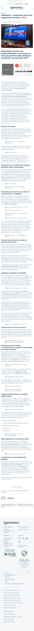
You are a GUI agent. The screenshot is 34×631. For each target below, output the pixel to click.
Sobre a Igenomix (8, 538)
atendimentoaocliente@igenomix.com (14, 583)
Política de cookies (9, 619)
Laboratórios (7, 539)
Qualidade (6, 542)
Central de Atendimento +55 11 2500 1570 (17, 0)
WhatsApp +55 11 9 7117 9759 (16, 1)
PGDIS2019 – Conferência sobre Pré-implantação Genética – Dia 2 (25, 506)
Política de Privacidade (10, 616)
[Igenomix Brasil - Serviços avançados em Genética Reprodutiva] (17, 8)
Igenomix (18, 21)
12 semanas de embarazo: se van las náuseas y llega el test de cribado (9, 506)
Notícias (3, 13)
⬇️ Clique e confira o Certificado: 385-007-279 (24, 561)
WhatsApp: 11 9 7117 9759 (9, 580)
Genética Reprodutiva (23, 529)
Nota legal (19, 616)
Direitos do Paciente (9, 621)
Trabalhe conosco (8, 543)
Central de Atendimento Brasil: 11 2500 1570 (10, 575)
